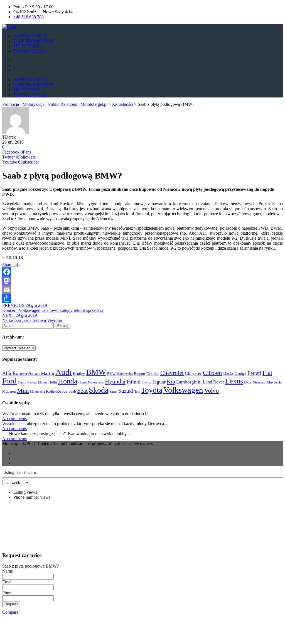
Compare (10, 612)
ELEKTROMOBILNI (33, 41)
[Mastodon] (142, 280)
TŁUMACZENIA (29, 51)
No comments (14, 418)
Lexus (234, 381)
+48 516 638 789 (28, 16)
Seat (82, 390)
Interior (146, 382)
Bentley (79, 373)
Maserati (259, 382)
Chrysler (193, 373)
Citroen (212, 372)
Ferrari (254, 373)
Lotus (248, 382)
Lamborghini (189, 382)
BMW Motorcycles (120, 374)
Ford (9, 381)
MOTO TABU (26, 46)
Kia (171, 381)
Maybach (274, 382)
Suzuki (125, 391)
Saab (72, 391)
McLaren (9, 391)
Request (11, 604)
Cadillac (152, 374)
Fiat (267, 372)
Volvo (211, 390)
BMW (96, 372)
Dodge (240, 373)
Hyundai (115, 381)
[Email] (142, 289)
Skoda (98, 390)
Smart (113, 391)
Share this (10, 264)
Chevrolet (172, 373)
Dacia (228, 373)
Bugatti (139, 374)
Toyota (151, 390)
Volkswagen (183, 389)
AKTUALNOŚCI (29, 36)
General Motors (37, 382)
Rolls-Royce (56, 391)
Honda (67, 381)
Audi (63, 372)
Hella (52, 382)
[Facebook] (142, 271)
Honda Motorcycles (91, 382)
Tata (137, 391)
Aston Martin (41, 373)
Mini (23, 390)
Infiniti (134, 382)
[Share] (142, 298)
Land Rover (213, 382)
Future (22, 382)
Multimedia (37, 391)
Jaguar (159, 382)
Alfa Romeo (14, 373)
